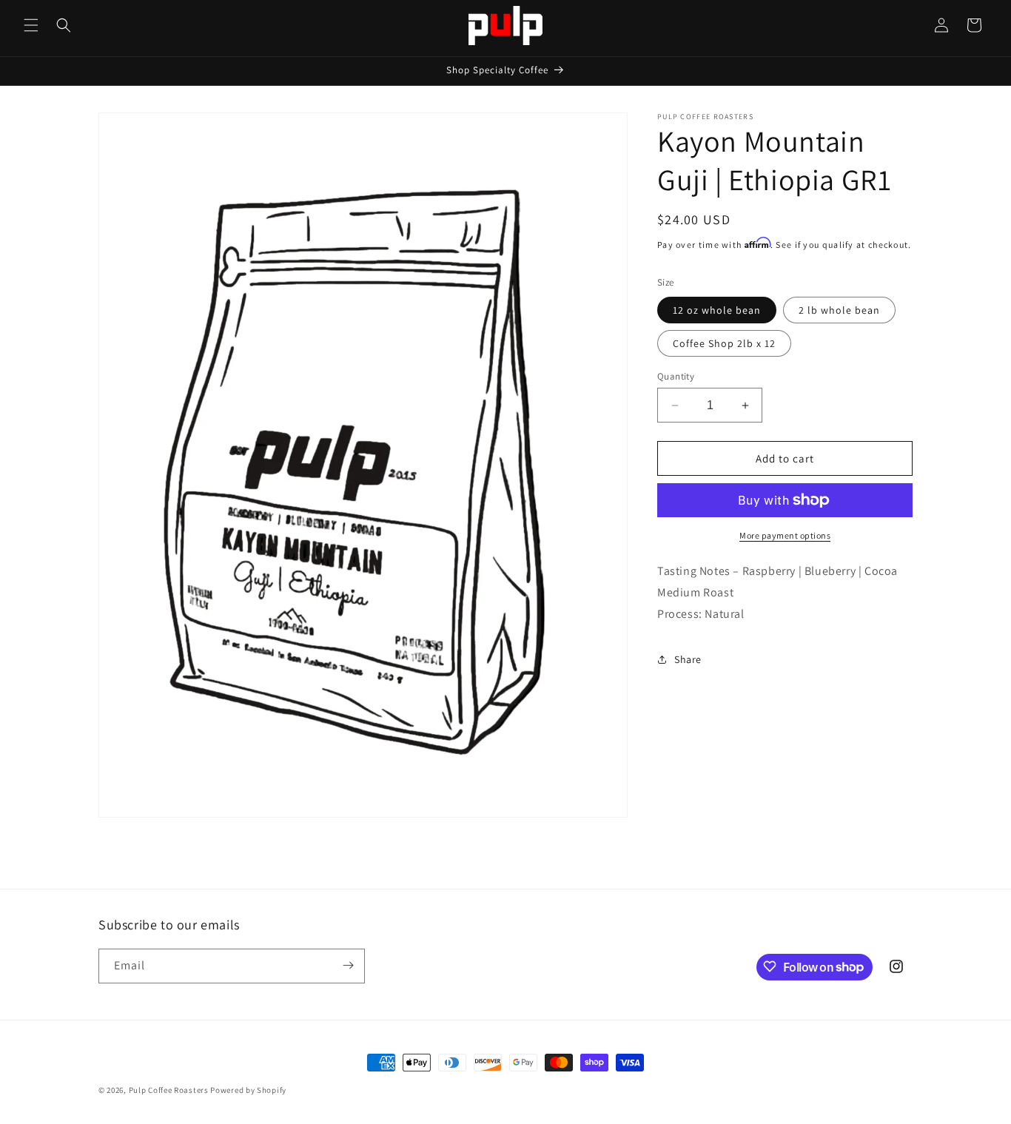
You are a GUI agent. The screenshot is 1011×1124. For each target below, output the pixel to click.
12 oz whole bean (717, 310)
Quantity (675, 376)
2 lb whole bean (839, 310)
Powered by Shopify (248, 1090)
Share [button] (688, 659)
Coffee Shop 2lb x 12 (724, 343)
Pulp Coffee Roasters (169, 1090)
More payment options (784, 535)
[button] (31, 25)
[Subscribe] (348, 965)
